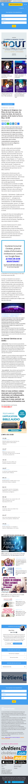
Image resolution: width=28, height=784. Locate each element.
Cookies (3, 768)
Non (9, 782)
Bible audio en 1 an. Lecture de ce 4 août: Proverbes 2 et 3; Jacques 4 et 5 (21, 603)
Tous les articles (17, 643)
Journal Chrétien (6, 711)
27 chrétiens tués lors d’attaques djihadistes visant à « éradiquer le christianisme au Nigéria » (21, 562)
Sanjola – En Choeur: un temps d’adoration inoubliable (20, 76)
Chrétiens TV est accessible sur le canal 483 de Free (6, 76)
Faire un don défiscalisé (16, 4)
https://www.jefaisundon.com (13, 401)
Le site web (9, 643)
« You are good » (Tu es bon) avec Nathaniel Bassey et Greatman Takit (20, 95)
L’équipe (15, 768)
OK (5, 782)
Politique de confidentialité (17, 782)
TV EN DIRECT (6, 407)
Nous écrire (3, 764)
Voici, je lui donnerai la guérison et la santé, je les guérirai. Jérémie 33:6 (21, 572)
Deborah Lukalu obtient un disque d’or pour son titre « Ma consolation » (7, 94)
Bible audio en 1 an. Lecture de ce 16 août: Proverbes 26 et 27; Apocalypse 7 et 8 (21, 613)
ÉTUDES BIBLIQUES (8, 104)
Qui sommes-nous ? (18, 764)
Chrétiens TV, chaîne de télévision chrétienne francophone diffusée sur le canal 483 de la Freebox (6, 771)
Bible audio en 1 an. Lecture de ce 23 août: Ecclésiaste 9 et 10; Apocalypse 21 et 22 (13, 554)
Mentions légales (17, 766)
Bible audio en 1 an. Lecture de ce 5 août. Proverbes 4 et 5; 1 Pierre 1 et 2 (12, 595)
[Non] (26, 780)
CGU (2, 766)
